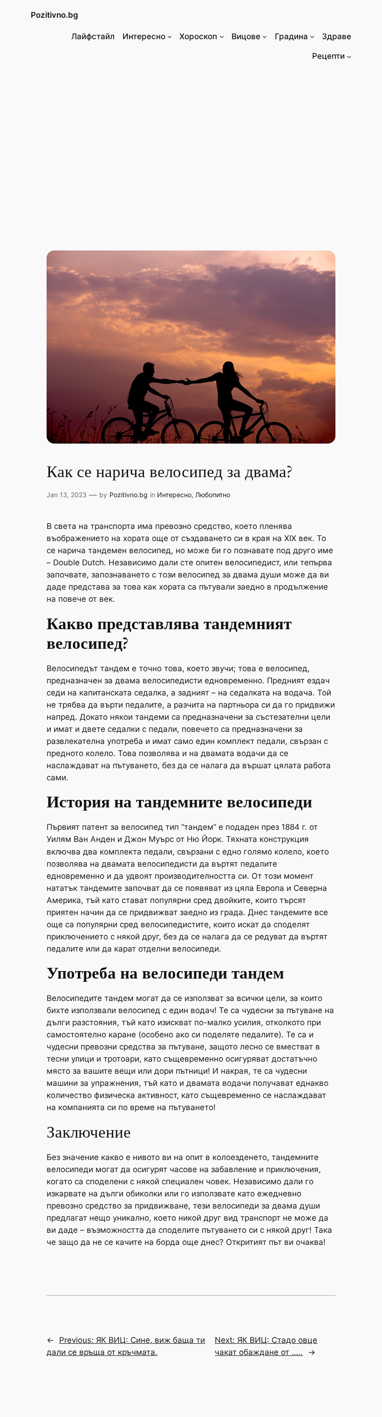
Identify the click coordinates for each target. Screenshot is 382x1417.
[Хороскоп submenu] (221, 36)
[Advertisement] (191, 146)
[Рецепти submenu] (349, 56)
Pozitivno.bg (54, 15)
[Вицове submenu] (264, 36)
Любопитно (212, 495)
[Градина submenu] (312, 36)
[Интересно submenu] (169, 36)
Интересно (174, 495)
